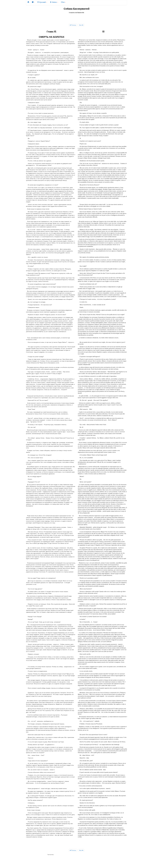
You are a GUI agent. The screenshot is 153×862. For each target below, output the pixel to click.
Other (63, 2)
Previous (73, 25)
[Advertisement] (76, 17)
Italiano (54, 2)
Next (80, 25)
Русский (42, 2)
